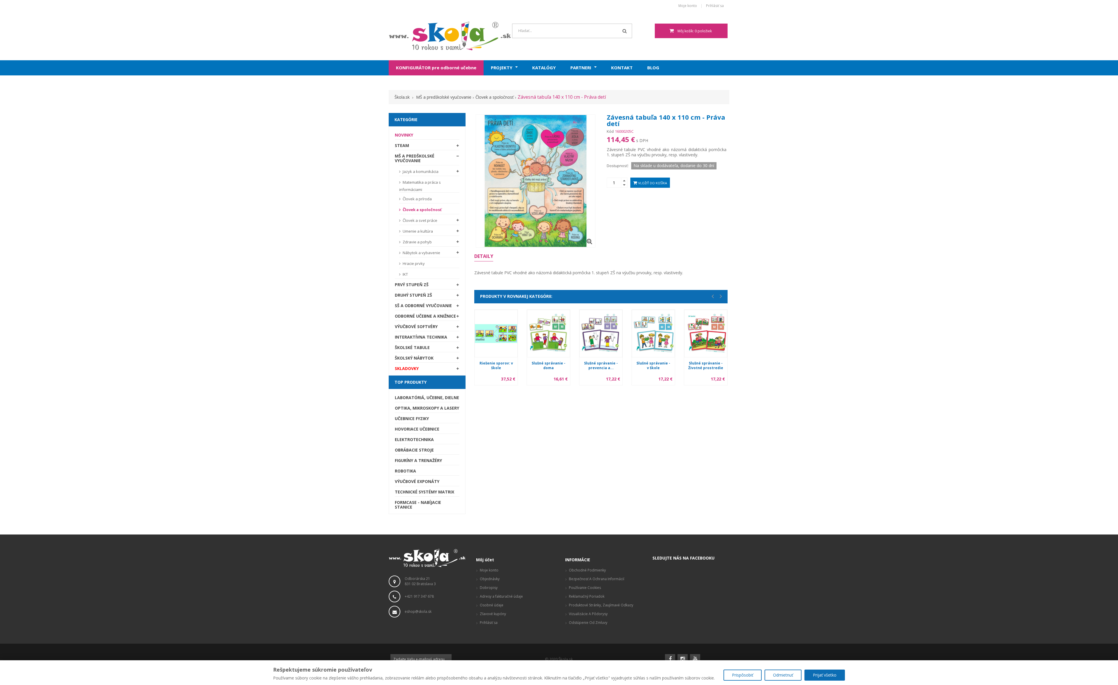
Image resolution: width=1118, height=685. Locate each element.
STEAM (402, 145)
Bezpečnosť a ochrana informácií (596, 578)
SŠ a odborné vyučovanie (423, 305)
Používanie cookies (585, 587)
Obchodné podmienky (587, 570)
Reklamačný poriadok (586, 596)
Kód (610, 131)
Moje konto (687, 6)
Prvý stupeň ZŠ (412, 284)
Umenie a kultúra (417, 231)
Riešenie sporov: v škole (496, 365)
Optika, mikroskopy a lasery (427, 408)
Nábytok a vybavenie (421, 252)
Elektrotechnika (414, 439)
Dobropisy (489, 587)
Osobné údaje (491, 605)
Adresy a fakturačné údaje (501, 596)
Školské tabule (412, 347)
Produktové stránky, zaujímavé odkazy (601, 605)
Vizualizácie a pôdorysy (588, 613)
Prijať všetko (824, 675)
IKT (405, 274)
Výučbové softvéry (416, 326)
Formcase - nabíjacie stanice (418, 505)
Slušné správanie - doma (548, 365)
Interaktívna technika (421, 337)
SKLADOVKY (407, 368)
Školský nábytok (414, 358)
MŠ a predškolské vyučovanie (414, 158)
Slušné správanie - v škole (653, 365)
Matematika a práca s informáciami (420, 186)
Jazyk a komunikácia (420, 171)
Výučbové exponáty (417, 481)
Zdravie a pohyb (417, 242)
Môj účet (485, 559)
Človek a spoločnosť (422, 209)
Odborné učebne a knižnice (425, 316)
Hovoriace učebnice (417, 429)
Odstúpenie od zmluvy (588, 622)
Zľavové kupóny (493, 613)
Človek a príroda (417, 198)
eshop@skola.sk (418, 611)
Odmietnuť (783, 675)
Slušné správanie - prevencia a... (601, 365)
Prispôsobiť (742, 675)
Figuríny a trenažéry (418, 460)
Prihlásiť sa (715, 6)
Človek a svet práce (419, 220)
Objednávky (490, 578)
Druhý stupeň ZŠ (413, 295)
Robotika (405, 471)
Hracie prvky (413, 263)
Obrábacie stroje (414, 450)
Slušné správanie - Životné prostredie (705, 365)
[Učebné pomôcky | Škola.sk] (427, 36)
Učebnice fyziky (412, 418)
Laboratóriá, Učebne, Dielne (427, 397)
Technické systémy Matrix (424, 492)
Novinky (404, 135)
